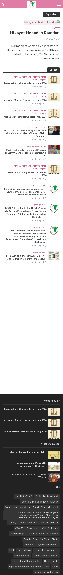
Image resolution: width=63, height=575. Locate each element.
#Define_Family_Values (47, 496)
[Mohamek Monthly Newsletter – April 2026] (54, 168)
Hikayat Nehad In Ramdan (35, 32)
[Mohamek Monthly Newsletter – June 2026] (54, 96)
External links (24, 550)
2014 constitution (28, 522)
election (29, 544)
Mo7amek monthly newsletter (30, 77)
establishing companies (46, 550)
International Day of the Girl (26, 561)
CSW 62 (19, 528)
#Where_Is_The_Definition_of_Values (40, 501)
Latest (56, 28)
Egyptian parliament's (47, 544)
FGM (11, 550)
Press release (32, 127)
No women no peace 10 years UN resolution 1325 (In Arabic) (30, 465)
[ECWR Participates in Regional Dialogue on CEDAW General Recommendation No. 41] (54, 149)
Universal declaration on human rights (27, 452)
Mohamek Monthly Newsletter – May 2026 (25, 117)
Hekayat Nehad (22, 555)
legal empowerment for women (25, 566)
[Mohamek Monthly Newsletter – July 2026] (54, 79)
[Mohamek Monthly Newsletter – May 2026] (54, 113)
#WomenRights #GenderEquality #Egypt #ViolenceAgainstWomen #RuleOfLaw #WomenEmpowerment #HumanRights (38, 515)
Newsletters (39, 80)
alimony (12, 522)
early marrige (17, 533)
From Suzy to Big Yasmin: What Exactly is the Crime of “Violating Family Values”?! (26, 257)
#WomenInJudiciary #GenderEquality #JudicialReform (31, 507)
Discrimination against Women (43, 533)
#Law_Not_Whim (24, 496)
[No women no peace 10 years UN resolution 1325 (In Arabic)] (54, 466)
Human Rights (51, 561)
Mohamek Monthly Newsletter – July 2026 (25, 83)
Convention (32, 528)
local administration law (46, 572)
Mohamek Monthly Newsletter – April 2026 (27, 174)
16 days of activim (49, 522)
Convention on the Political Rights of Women (27, 476)
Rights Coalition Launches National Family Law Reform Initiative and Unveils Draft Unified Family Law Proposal (25, 192)
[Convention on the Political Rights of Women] (54, 477)
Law (47, 566)
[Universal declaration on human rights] (54, 454)
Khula (55, 566)
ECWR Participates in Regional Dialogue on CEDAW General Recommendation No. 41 (25, 153)
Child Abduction (50, 528)
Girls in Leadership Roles (45, 555)
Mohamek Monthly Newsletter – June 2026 (25, 100)
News (43, 127)
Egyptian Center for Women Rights (41, 539)
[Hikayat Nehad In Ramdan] (42, 22)
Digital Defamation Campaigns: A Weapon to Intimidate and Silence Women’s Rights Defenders (25, 133)
